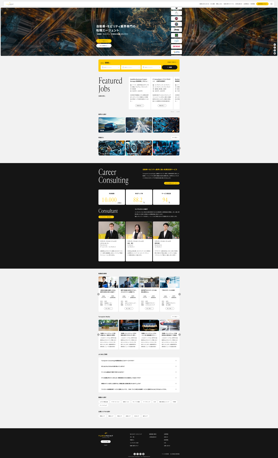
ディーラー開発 (136, 402)
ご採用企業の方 (238, 4)
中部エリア (119, 416)
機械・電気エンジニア (164, 402)
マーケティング (146, 402)
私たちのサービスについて (136, 434)
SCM (155, 402)
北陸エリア (128, 416)
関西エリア (111, 416)
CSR (165, 442)
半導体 (174, 402)
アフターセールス (115, 402)
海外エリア (145, 416)
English (105, 445)
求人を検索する (103, 45)
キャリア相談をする (103, 41)
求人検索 (212, 4)
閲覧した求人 (219, 4)
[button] (178, 111)
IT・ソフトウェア (103, 405)
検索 (170, 67)
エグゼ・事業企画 (104, 402)
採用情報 (253, 4)
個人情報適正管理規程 (175, 454)
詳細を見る (139, 105)
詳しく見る (108, 308)
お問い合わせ (167, 445)
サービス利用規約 (165, 454)
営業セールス (126, 402)
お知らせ (166, 437)
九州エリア (136, 416)
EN (271, 4)
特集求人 (132, 440)
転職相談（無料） (153, 434)
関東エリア (102, 416)
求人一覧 (132, 437)
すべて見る (174, 137)
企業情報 (246, 4)
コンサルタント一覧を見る (105, 217)
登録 (262, 4)
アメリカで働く (106, 441)
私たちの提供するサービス (171, 183)
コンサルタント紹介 (134, 442)
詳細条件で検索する (172, 62)
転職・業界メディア (228, 4)
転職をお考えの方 (204, 4)
